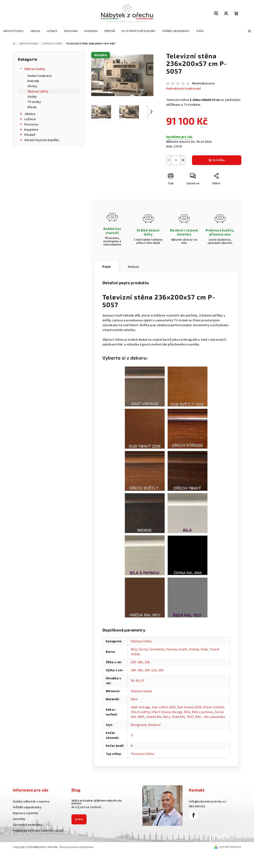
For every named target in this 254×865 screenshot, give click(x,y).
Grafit (183, 649)
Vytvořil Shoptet (230, 847)
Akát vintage (140, 707)
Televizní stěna (142, 754)
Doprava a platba (25, 813)
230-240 (137, 662)
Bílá (134, 649)
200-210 (151, 670)
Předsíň (30, 135)
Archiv (79, 819)
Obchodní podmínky (27, 825)
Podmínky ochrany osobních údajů (38, 830)
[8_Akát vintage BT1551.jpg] (145, 386)
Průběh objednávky (27, 807)
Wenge (177, 712)
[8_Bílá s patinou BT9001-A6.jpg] (145, 555)
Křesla (32, 107)
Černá (143, 649)
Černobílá (156, 649)
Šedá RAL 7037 (183, 717)
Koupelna (31, 129)
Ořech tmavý (160, 712)
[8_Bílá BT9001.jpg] (187, 513)
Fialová (171, 649)
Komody (33, 81)
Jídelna (29, 114)
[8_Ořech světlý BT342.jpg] (145, 470)
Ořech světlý (140, 712)
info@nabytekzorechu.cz (207, 801)
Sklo (134, 699)
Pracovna (31, 124)
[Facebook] (193, 815)
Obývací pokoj (34, 69)
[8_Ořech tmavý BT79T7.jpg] (187, 470)
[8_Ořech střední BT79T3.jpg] (187, 428)
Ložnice (30, 119)
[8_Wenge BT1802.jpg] (145, 513)
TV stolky (34, 102)
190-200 (137, 670)
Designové (139, 725)
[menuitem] (13, 31)
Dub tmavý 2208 (189, 707)
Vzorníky (19, 819)
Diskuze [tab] (133, 266)
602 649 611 (197, 806)
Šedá (204, 649)
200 (160, 670)
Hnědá (194, 649)
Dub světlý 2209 (164, 707)
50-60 (135, 680)
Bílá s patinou (202, 712)
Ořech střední (213, 707)
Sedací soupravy (40, 76)
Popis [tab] (106, 266)
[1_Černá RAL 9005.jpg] (187, 555)
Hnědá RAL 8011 (158, 717)
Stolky (32, 96)
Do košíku (219, 160)
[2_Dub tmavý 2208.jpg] (145, 428)
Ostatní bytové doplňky (41, 140)
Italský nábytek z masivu (31, 801)
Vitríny (32, 86)
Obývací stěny (38, 91)
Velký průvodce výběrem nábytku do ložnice (96, 802)
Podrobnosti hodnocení (183, 88)
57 (143, 680)
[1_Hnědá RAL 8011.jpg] (145, 597)
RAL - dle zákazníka (210, 717)
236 (147, 662)
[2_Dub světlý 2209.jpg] (187, 386)
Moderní (154, 725)
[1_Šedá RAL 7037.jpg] (187, 597)
